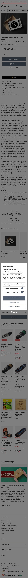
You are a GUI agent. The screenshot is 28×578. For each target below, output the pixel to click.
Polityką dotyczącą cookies (16, 273)
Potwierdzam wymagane (14, 306)
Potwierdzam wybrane (14, 302)
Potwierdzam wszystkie (14, 297)
